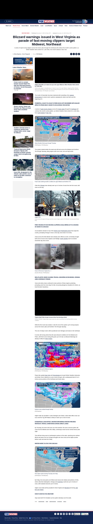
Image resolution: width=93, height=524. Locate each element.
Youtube (64, 514)
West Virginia (48, 338)
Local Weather (48, 25)
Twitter (74, 54)
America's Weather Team (75, 25)
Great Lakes (61, 109)
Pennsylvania (56, 375)
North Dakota (41, 113)
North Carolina (64, 238)
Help (61, 517)
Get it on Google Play (84, 514)
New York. (49, 113)
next (76, 203)
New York (47, 375)
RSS (72, 514)
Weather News (16, 25)
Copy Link (79, 54)
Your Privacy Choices (36, 517)
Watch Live (8, 25)
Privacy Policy (15, 517)
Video (66, 25)
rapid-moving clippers (46, 109)
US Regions (59, 501)
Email (76, 54)
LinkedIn (67, 514)
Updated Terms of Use (23, 517)
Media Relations (45, 517)
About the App (8, 517)
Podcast (85, 25)
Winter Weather (53, 501)
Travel (64, 501)
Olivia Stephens (17, 54)
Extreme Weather (34, 25)
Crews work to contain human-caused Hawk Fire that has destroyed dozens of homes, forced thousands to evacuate (23, 85)
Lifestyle (61, 25)
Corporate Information (54, 517)
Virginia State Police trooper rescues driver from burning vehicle (51, 317)
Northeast (73, 109)
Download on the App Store (77, 514)
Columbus (60, 482)
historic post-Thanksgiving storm (62, 230)
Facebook (71, 54)
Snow (47, 501)
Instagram (61, 514)
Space (55, 25)
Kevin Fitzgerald (26, 54)
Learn (41, 25)
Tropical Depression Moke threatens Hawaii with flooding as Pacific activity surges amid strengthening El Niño (22, 152)
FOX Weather (39, 54)
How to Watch (25, 25)
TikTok (70, 514)
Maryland (67, 488)
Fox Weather (46, 21)
